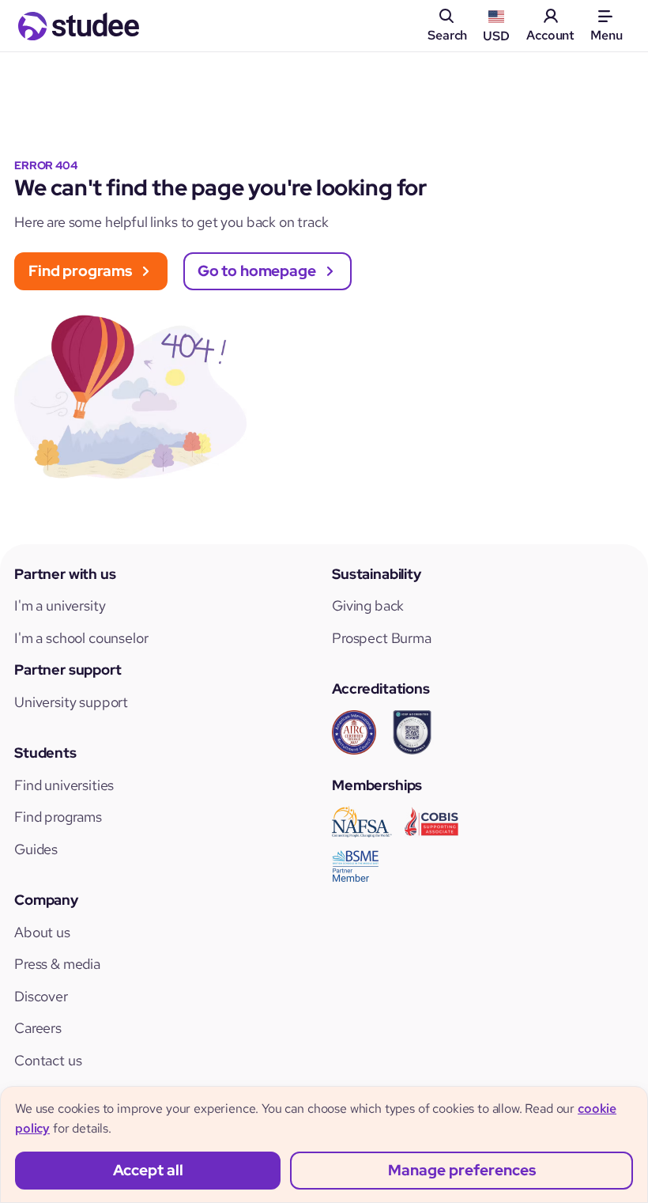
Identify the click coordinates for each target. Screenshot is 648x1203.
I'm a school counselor (81, 638)
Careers (38, 1028)
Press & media (57, 964)
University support (71, 702)
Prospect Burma (381, 638)
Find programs (58, 817)
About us (42, 932)
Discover (41, 996)
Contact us (47, 1060)
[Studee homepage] (78, 26)
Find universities (64, 785)
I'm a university (59, 605)
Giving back (368, 605)
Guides (36, 849)
